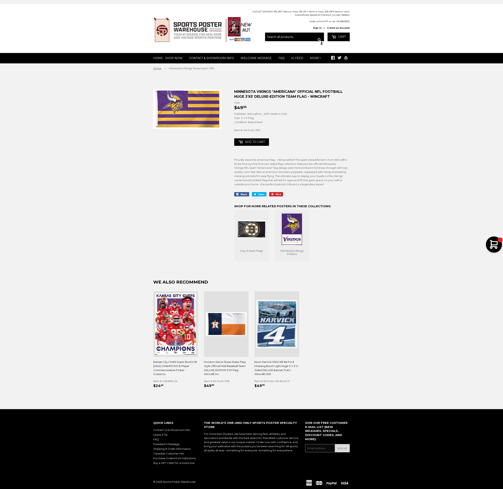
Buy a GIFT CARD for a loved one (174, 462)
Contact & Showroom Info (211, 58)
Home (157, 68)
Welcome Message (256, 58)
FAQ (281, 58)
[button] (294, 44)
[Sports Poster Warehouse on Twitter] (339, 58)
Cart (341, 36)
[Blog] (346, 58)
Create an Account (338, 27)
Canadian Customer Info (168, 453)
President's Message (166, 444)
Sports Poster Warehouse (179, 481)
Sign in (317, 27)
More (314, 58)
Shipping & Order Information (172, 448)
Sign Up (342, 448)
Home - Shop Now (168, 58)
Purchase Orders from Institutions (174, 458)
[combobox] (294, 37)
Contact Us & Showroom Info (171, 430)
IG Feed (297, 58)
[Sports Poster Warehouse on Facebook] (333, 58)
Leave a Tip (160, 434)
